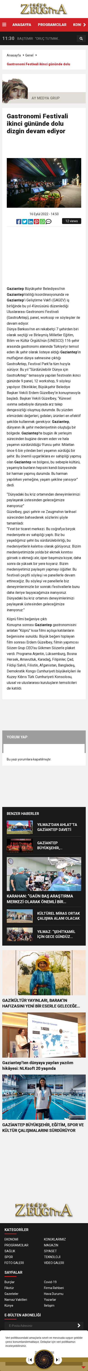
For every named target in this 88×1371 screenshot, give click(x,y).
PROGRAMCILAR (52, 25)
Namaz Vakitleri (16, 1299)
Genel (29, 55)
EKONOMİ (11, 1239)
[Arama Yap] (81, 38)
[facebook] (19, 222)
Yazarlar (50, 1299)
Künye (9, 1305)
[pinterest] (37, 222)
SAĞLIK (10, 1251)
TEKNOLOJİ (52, 1257)
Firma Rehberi (54, 1288)
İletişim (49, 1305)
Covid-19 (50, 1282)
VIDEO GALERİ (54, 1263)
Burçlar (10, 1282)
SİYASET (50, 1251)
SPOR (9, 1257)
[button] (84, 25)
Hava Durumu (53, 1294)
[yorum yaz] (48, 222)
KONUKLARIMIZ (55, 1239)
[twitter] (25, 222)
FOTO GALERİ (14, 1263)
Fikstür (9, 1288)
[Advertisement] (47, 148)
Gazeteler (12, 1294)
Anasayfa (14, 55)
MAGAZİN (51, 1245)
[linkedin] (31, 222)
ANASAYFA (21, 25)
